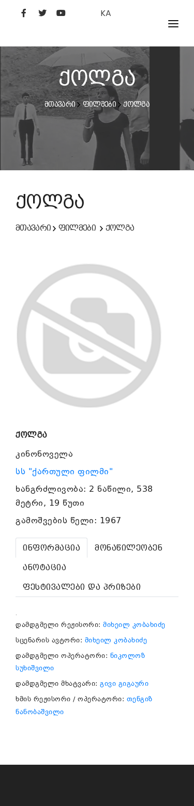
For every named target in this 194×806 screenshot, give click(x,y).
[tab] (51, 548)
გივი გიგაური (124, 683)
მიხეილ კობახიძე (134, 624)
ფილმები (99, 104)
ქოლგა (136, 104)
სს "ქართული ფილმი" (66, 471)
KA (105, 13)
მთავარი (59, 104)
